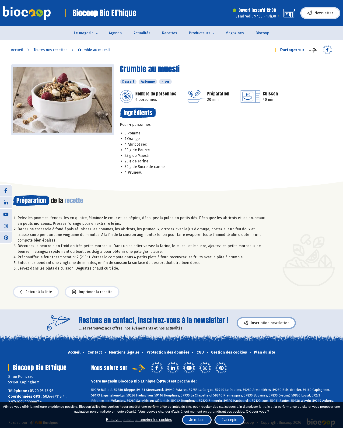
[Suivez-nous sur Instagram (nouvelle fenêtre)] (6, 226)
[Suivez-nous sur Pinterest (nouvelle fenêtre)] (6, 237)
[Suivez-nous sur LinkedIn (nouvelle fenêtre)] (6, 202)
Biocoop (262, 33)
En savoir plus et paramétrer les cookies (139, 420)
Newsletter (323, 13)
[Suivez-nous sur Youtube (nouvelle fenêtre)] (6, 214)
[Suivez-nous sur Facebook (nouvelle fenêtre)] (6, 190)
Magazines (234, 33)
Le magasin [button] (84, 33)
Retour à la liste (38, 292)
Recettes (169, 33)
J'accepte (229, 420)
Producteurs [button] (199, 33)
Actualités (141, 33)
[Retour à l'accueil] (27, 13)
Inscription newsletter (270, 323)
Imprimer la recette (95, 292)
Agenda (115, 33)
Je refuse (196, 420)
